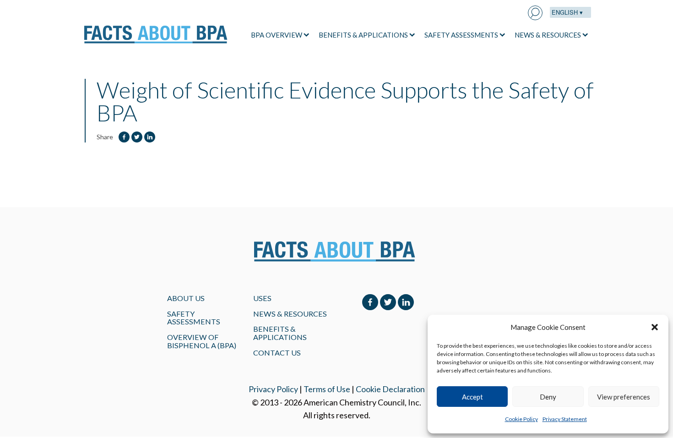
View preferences (623, 397)
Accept (472, 397)
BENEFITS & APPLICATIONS (363, 35)
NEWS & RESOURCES (548, 35)
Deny (548, 397)
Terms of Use (327, 389)
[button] (654, 327)
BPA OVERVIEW (276, 35)
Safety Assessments (193, 317)
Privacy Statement (565, 419)
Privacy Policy (273, 389)
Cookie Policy (521, 419)
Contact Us (277, 352)
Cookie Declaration (390, 389)
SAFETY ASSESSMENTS (461, 35)
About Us (186, 298)
